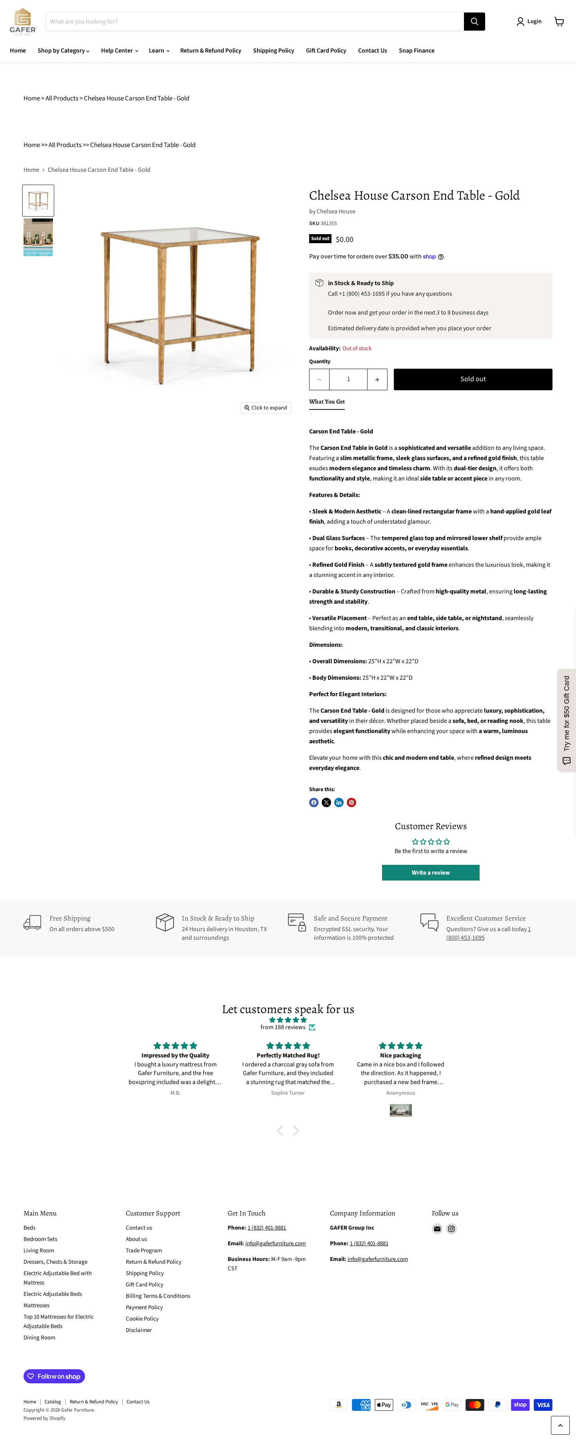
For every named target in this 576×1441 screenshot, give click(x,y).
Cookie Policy (142, 1319)
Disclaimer (139, 1330)
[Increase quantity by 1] (378, 379)
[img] (288, 1020)
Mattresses (36, 1305)
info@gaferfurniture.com (275, 1243)
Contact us (139, 1228)
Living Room (39, 1250)
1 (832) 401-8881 (369, 1243)
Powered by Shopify (44, 1418)
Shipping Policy (273, 50)
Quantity (319, 361)
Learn (157, 50)
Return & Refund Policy (210, 50)
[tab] (327, 403)
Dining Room (39, 1338)
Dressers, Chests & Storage (55, 1262)
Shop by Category (62, 50)
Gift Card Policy (326, 50)
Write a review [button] (431, 872)
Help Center (117, 50)
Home (18, 50)
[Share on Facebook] (314, 802)
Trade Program (144, 1250)
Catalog (53, 1401)
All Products (61, 98)
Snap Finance (417, 50)
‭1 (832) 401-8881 (267, 1228)
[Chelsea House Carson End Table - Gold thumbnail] (38, 200)
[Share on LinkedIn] (339, 802)
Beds (29, 1228)
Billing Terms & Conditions (158, 1296)
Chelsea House (336, 211)
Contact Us (372, 50)
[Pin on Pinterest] (351, 802)
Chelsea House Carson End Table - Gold (136, 98)
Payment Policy (144, 1307)
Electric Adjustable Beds (53, 1294)
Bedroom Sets (40, 1239)
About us (136, 1239)
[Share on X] (326, 802)
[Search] (474, 22)
